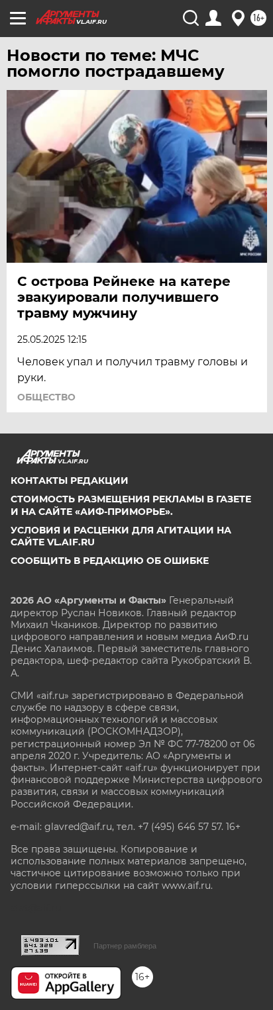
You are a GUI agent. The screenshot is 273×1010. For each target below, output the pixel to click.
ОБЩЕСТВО (46, 397)
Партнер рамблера (124, 946)
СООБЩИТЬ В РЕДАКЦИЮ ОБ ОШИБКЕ (110, 561)
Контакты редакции (70, 480)
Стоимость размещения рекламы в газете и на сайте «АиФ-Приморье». (131, 505)
